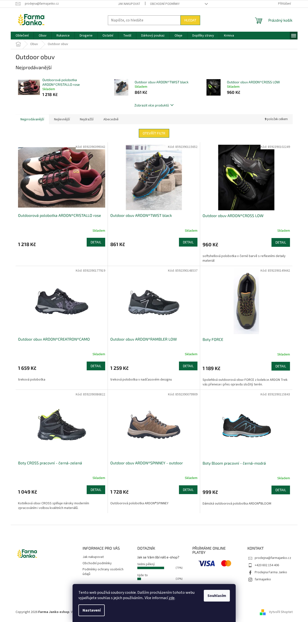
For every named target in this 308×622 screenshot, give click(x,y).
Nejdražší (86, 119)
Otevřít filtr (154, 133)
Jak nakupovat (129, 4)
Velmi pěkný (146, 564)
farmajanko (263, 579)
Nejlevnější (62, 119)
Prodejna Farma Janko (271, 572)
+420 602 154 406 (267, 565)
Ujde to (142, 575)
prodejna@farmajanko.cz (273, 557)
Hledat (190, 20)
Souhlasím (216, 595)
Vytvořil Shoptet (281, 612)
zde (172, 598)
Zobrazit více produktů (151, 105)
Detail (96, 242)
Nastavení (92, 610)
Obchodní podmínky (165, 4)
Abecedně (111, 119)
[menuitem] (22, 35)
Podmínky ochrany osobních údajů (103, 571)
